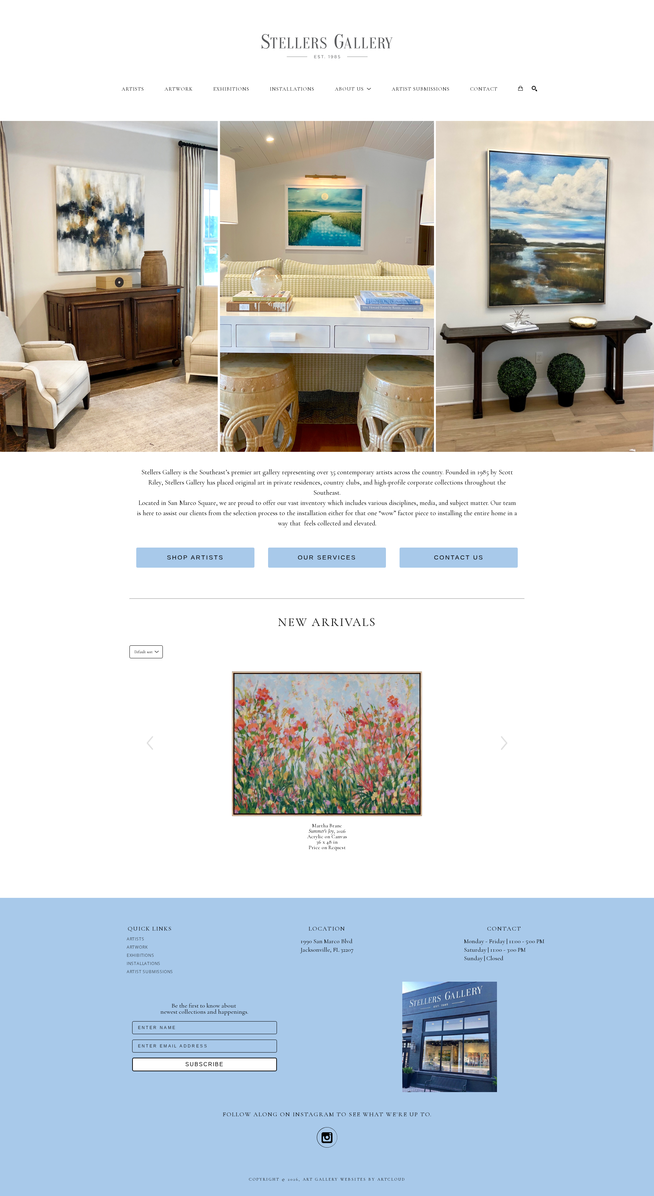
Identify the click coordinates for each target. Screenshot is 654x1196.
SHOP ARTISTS (195, 557)
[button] (353, 89)
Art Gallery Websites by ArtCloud (354, 1179)
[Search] (534, 88)
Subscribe (204, 1064)
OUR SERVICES (327, 557)
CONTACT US (459, 557)
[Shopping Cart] (520, 88)
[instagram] (327, 1137)
